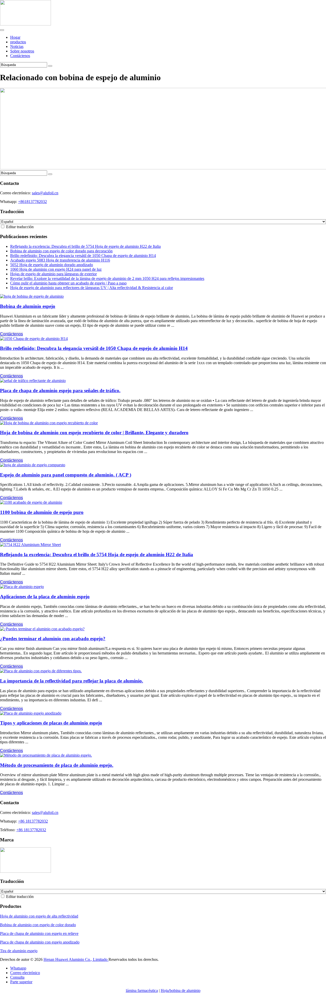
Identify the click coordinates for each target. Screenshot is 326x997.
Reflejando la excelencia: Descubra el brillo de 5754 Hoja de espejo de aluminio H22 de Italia (85, 246)
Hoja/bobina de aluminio (180, 990)
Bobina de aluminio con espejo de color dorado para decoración (61, 251)
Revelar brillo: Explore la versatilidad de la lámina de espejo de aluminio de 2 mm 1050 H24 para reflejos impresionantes (107, 278)
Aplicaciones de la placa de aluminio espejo (45, 596)
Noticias (16, 46)
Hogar (15, 37)
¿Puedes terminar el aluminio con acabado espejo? (52, 638)
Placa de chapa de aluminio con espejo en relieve (39, 933)
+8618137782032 (32, 201)
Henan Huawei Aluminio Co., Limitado (76, 959)
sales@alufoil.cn (45, 193)
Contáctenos (20, 55)
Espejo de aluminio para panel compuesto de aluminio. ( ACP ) (65, 474)
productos (18, 42)
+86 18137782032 (33, 821)
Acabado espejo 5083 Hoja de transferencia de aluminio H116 (60, 260)
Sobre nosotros (22, 51)
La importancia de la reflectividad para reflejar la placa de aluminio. (71, 681)
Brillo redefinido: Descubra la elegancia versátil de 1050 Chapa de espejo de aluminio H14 (83, 255)
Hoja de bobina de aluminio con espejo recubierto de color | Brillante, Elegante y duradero (94, 432)
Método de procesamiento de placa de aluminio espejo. (56, 765)
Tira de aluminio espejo (18, 951)
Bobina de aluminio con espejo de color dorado (38, 925)
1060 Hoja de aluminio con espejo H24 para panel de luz (56, 269)
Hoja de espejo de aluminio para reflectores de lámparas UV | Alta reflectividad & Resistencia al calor (91, 287)
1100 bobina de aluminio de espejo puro (42, 512)
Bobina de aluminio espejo (27, 306)
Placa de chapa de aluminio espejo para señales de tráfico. (60, 390)
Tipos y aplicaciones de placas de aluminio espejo (51, 723)
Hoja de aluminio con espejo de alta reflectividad (39, 916)
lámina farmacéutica (142, 990)
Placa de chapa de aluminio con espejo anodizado (39, 942)
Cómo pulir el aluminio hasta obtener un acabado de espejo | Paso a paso (68, 283)
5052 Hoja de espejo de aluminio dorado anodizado (51, 265)
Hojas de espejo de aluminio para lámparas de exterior (53, 274)
